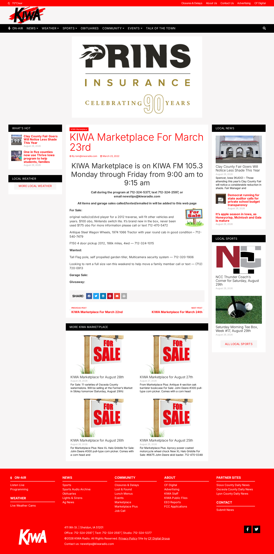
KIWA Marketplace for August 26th (97, 440)
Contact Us (227, 3)
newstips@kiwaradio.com (97, 544)
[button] (264, 28)
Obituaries (90, 28)
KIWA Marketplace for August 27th (166, 377)
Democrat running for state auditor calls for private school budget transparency (244, 200)
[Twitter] (256, 529)
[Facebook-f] (247, 529)
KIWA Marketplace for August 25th (166, 440)
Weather (49, 28)
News (31, 28)
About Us (211, 3)
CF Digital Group (159, 538)
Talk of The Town (160, 28)
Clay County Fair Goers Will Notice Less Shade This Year (41, 139)
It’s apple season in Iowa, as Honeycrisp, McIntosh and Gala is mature (238, 217)
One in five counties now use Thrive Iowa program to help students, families (39, 157)
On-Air (17, 28)
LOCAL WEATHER (24, 178)
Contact (224, 502)
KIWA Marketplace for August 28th (97, 377)
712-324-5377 (142, 533)
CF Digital (260, 3)
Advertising (244, 3)
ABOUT (169, 477)
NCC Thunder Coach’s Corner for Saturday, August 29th (237, 280)
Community (112, 28)
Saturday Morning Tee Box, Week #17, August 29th (237, 329)
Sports (69, 28)
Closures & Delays (191, 3)
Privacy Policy (128, 538)
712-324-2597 (83, 533)
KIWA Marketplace (79, 129)
